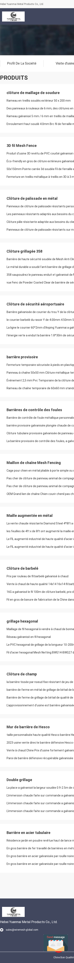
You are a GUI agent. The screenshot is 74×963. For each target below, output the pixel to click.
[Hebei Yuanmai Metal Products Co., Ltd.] (13, 16)
